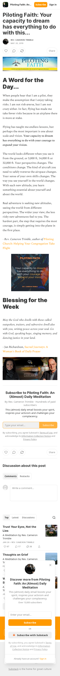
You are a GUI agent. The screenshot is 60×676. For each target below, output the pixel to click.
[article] (30, 537)
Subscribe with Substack (32, 635)
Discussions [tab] (28, 517)
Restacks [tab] (25, 476)
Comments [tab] (10, 476)
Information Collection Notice (36, 435)
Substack (13, 669)
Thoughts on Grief (15, 554)
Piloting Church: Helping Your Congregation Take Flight (29, 243)
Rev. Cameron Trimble (22, 40)
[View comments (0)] (14, 51)
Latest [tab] (15, 517)
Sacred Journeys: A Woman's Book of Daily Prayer (25, 349)
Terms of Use (46, 432)
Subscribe (41, 4)
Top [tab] (6, 517)
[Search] (54, 517)
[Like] (6, 51)
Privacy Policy (40, 649)
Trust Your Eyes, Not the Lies (19, 528)
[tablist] (17, 476)
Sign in (53, 4)
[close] (50, 565)
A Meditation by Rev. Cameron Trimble (20, 536)
